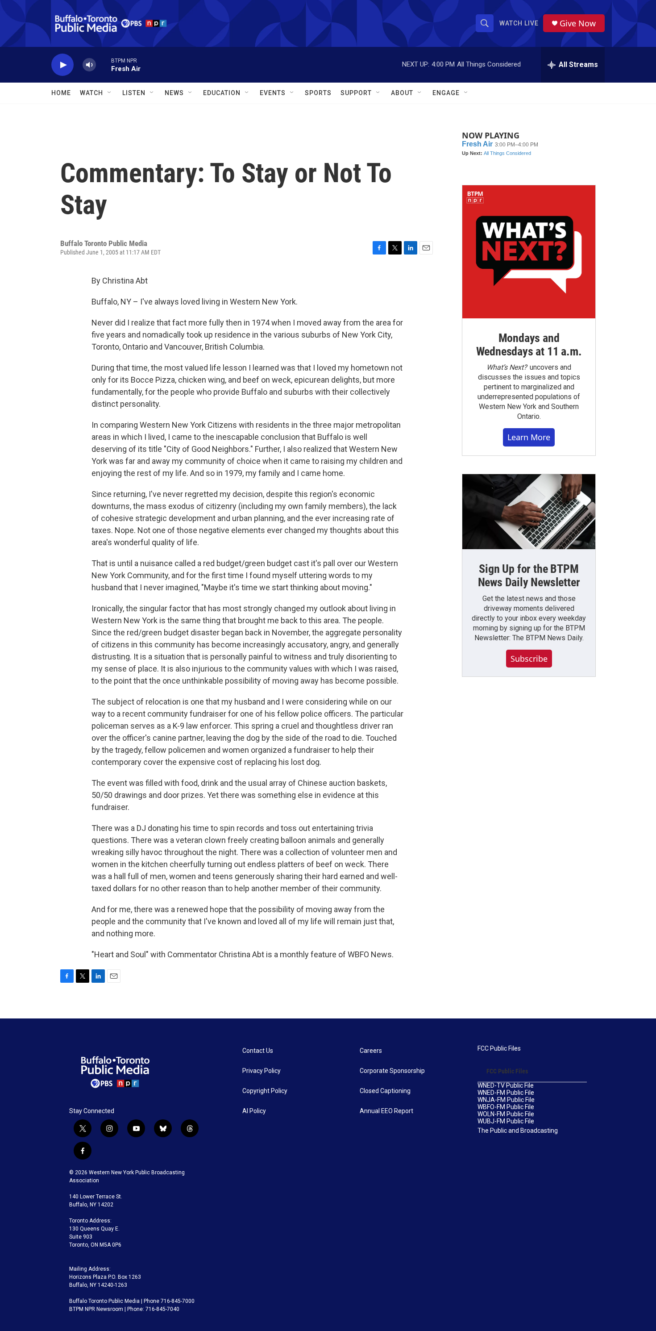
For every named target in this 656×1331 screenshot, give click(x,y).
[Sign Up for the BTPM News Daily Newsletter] (528, 511)
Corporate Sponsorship (392, 1071)
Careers (371, 1050)
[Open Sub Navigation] (109, 92)
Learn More (528, 437)
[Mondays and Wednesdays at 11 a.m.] (528, 251)
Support (356, 92)
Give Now (578, 23)
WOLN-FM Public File (505, 1114)
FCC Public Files (499, 1048)
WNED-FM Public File (505, 1092)
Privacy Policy (261, 1071)
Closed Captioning (385, 1091)
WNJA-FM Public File (506, 1100)
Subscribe (529, 658)
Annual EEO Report (386, 1111)
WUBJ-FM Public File (505, 1121)
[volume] (89, 65)
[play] (62, 65)
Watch (91, 92)
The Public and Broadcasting (517, 1130)
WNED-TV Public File (505, 1085)
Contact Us (257, 1050)
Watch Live (519, 23)
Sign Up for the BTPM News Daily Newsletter (529, 575)
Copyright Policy (264, 1091)
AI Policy (254, 1111)
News (174, 92)
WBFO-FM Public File (505, 1107)
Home (61, 92)
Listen (133, 92)
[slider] (103, 64)
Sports (318, 92)
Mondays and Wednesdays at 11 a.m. (529, 344)
